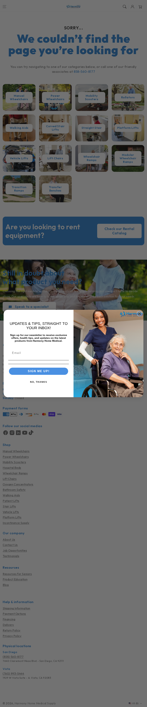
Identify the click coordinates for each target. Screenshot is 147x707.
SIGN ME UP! (38, 371)
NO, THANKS (38, 382)
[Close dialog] (139, 314)
